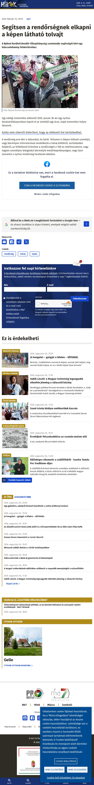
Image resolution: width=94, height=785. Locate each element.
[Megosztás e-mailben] (4, 241)
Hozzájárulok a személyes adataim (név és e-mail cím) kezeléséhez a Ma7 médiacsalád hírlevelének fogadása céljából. (18, 310)
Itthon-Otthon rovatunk (17, 665)
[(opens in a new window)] (25, 717)
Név (6, 285)
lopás (34, 254)
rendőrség (9, 254)
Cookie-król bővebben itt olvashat (66, 777)
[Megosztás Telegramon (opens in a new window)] (19, 241)
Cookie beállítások (66, 761)
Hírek (37, 704)
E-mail (50, 285)
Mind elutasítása (54, 769)
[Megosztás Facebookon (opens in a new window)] (11, 241)
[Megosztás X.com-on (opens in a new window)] (26, 241)
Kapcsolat (27, 727)
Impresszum (10, 727)
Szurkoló (67, 704)
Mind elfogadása (77, 769)
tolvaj (23, 254)
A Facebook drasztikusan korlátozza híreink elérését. (31, 273)
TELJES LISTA (12, 584)
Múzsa (51, 704)
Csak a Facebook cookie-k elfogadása (47, 185)
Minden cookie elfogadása (47, 194)
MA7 (24, 704)
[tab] (7, 497)
